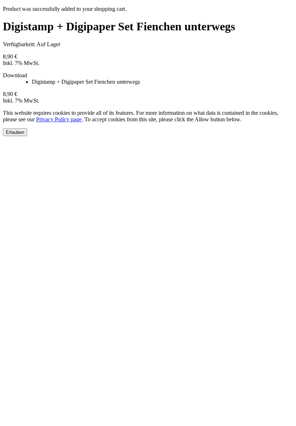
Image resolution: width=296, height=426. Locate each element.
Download (15, 75)
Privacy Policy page (59, 119)
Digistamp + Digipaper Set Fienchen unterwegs (86, 82)
